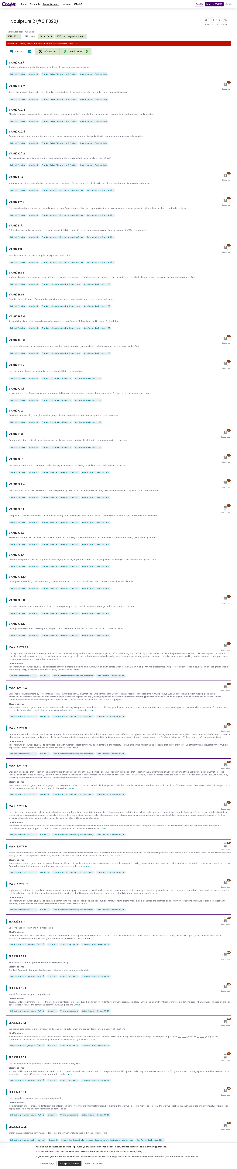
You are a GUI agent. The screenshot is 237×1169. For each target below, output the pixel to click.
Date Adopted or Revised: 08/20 (110, 676)
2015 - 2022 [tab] (13, 36)
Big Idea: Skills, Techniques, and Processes (60, 472)
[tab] (20, 51)
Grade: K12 (44, 676)
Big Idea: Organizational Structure (56, 378)
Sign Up (199, 4)
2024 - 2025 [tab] (46, 36)
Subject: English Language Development (27, 1140)
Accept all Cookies (69, 1163)
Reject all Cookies (94, 1163)
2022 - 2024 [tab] (29, 36)
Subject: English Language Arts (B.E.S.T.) (27, 944)
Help (230, 4)
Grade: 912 (33, 74)
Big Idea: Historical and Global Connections (61, 284)
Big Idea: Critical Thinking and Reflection (59, 74)
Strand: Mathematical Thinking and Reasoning (73, 676)
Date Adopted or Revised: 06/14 (150, 1140)
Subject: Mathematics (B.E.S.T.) (23, 676)
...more (76, 669)
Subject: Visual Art (17, 74)
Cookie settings (46, 1163)
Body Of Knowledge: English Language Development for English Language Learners (97, 1140)
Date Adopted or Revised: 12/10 (93, 74)
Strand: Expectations (69, 944)
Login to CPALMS (214, 4)
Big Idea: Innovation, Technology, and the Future (62, 190)
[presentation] (13, 36)
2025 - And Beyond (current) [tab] (70, 36)
